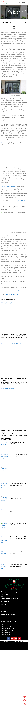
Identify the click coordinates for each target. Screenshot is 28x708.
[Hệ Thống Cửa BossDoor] (4, 2)
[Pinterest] (19, 638)
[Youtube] (12, 638)
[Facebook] (8, 638)
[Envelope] (15, 638)
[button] (25, 22)
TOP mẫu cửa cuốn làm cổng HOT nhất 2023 (13, 334)
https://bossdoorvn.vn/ (12, 294)
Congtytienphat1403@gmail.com (13, 291)
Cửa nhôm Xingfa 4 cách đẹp (8, 186)
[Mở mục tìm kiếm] (19, 2)
